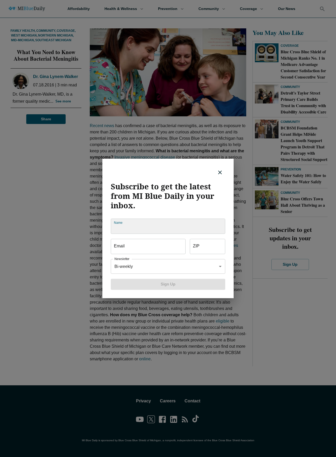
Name (118, 223)
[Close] (220, 172)
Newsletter (121, 259)
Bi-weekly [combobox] (123, 266)
